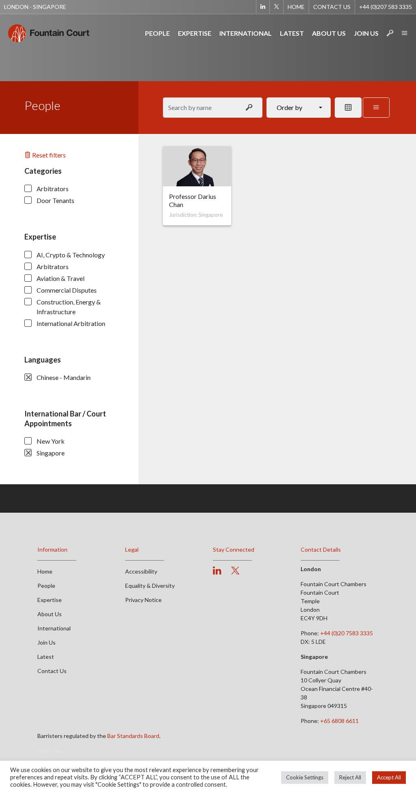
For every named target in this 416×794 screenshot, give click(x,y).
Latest (292, 33)
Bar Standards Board (133, 735)
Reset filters (48, 155)
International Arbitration (71, 323)
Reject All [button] (350, 777)
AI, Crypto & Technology (71, 255)
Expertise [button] (194, 33)
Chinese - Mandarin (64, 377)
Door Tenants (55, 200)
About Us (329, 33)
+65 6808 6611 (339, 720)
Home (296, 6)
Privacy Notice (143, 599)
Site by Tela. (50, 751)
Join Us (366, 33)
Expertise (49, 599)
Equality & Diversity (150, 585)
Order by (289, 107)
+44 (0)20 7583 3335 (346, 633)
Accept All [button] (389, 777)
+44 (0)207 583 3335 (385, 6)
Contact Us (332, 6)
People (157, 33)
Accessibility (141, 571)
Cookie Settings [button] (304, 777)
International (245, 33)
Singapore (51, 453)
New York (51, 441)
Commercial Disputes (67, 290)
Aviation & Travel (60, 278)
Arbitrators (53, 188)
